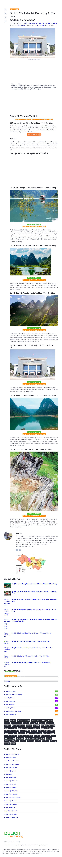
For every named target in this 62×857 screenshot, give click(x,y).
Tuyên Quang (35, 720)
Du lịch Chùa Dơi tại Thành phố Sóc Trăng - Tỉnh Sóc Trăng (30, 656)
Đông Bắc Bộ (21, 25)
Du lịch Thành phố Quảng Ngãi (12, 797)
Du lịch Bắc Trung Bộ (31, 691)
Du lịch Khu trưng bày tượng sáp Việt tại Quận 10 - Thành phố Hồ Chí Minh (34, 610)
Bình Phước (29, 736)
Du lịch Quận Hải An (9, 807)
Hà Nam (14, 728)
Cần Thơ (38, 741)
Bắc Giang (7, 725)
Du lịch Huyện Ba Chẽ (10, 784)
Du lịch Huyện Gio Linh (10, 801)
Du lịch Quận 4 (8, 774)
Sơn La (13, 723)
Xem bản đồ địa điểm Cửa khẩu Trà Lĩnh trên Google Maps (34, 119)
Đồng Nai (52, 736)
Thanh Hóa (36, 728)
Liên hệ (18, 842)
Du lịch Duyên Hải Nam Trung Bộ (31, 694)
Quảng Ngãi (50, 731)
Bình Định (7, 733)
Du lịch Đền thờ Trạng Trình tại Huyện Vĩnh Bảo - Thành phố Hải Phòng (34, 584)
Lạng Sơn (42, 723)
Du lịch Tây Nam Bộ (31, 701)
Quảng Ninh (50, 723)
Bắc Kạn (27, 720)
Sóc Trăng (53, 741)
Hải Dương (36, 725)
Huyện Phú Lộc (22, 676)
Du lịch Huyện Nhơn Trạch (11, 817)
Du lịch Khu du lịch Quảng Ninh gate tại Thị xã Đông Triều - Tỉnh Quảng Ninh (34, 600)
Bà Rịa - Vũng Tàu (10, 738)
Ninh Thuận (30, 733)
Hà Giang (13, 720)
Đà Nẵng (34, 731)
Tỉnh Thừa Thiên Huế (11, 676)
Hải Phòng (44, 725)
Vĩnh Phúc (21, 725)
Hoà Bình (25, 723)
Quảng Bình (8, 731)
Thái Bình (7, 728)
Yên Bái (19, 723)
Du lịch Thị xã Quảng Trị (10, 811)
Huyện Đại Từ (20, 671)
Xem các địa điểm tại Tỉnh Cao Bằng (34, 226)
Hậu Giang (45, 741)
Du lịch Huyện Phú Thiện (10, 794)
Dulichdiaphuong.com (31, 845)
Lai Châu (7, 723)
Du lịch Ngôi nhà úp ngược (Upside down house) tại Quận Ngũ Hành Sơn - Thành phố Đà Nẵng (35, 620)
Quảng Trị (16, 731)
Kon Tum (45, 733)
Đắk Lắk (7, 736)
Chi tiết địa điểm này (34, 224)
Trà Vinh (49, 738)
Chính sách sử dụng (9, 842)
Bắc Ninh (29, 725)
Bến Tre (42, 738)
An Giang (23, 741)
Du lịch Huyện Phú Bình (10, 804)
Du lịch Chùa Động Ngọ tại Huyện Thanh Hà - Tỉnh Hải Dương (31, 662)
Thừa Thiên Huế (25, 731)
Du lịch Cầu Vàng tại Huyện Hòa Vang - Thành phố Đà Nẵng (30, 641)
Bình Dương (44, 736)
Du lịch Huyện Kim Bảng (10, 814)
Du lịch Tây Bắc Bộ (31, 698)
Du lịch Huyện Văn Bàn (10, 787)
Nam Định (21, 728)
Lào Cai (43, 720)
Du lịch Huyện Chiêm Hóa (11, 781)
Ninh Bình (28, 728)
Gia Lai (52, 733)
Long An (27, 738)
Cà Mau (13, 743)
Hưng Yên (52, 725)
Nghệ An (43, 728)
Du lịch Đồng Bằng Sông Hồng (31, 711)
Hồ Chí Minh (20, 738)
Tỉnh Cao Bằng (14, 9)
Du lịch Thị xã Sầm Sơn (10, 767)
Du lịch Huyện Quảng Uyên (11, 764)
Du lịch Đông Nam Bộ (31, 714)
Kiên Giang (31, 741)
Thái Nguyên (33, 723)
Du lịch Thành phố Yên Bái (11, 761)
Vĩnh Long (7, 741)
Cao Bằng (20, 720)
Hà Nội (6, 720)
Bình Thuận (38, 733)
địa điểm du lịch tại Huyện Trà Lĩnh (36, 23)
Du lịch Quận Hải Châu (10, 777)
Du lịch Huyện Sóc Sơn (10, 757)
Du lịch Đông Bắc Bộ (31, 708)
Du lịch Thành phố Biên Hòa (11, 754)
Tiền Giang (35, 738)
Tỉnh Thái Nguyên (10, 671)
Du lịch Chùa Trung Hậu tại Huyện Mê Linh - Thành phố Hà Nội (31, 633)
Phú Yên (14, 733)
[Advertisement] (34, 72)
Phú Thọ (14, 725)
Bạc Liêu (7, 743)
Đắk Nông (13, 736)
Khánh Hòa (21, 733)
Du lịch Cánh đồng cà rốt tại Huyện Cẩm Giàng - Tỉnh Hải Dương (32, 648)
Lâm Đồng (21, 736)
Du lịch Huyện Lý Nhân (10, 771)
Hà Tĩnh (50, 728)
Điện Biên (50, 720)
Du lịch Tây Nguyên (31, 704)
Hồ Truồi (8, 680)
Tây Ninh (36, 736)
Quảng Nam (42, 731)
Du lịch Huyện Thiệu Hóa (11, 791)
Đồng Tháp (15, 741)
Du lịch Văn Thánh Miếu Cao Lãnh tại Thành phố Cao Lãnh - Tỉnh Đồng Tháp (34, 592)
